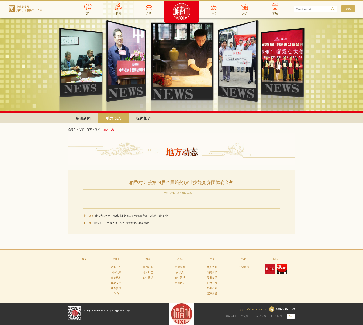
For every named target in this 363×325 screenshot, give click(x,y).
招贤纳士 (246, 316)
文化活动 (180, 277)
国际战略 (116, 272)
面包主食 (212, 283)
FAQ (116, 293)
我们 (116, 259)
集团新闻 (83, 118)
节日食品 (212, 277)
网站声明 (230, 316)
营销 (244, 259)
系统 (291, 316)
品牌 (180, 259)
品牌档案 (180, 267)
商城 (275, 259)
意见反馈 (261, 316)
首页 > (91, 129)
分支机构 (116, 277)
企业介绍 (116, 267)
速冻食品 (212, 293)
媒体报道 (143, 118)
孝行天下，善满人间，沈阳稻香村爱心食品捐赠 (121, 222)
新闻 (97, 129)
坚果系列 (212, 288)
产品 (212, 259)
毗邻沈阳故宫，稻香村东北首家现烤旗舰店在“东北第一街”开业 (131, 215)
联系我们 (276, 316)
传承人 (180, 272)
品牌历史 (180, 283)
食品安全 (116, 283)
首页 (84, 259)
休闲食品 (212, 272)
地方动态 (113, 118)
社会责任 (116, 288)
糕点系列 (212, 267)
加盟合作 (244, 267)
